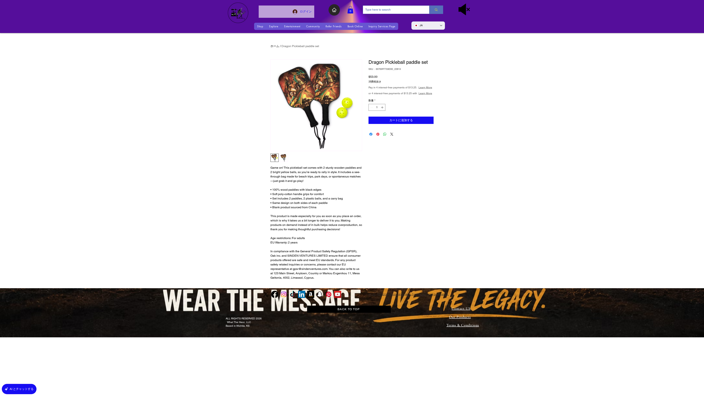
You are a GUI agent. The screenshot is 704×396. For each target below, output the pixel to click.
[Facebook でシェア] (371, 141)
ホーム (274, 46)
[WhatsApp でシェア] (385, 141)
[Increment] (382, 114)
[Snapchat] (319, 294)
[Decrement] (371, 114)
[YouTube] (337, 294)
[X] (265, 294)
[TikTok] (292, 294)
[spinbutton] (377, 114)
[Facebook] (274, 294)
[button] (350, 10)
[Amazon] (310, 294)
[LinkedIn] (301, 294)
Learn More (398, 91)
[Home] (334, 10)
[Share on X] (392, 141)
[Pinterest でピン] (378, 141)
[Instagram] (283, 294)
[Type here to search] (436, 10)
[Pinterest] (328, 294)
